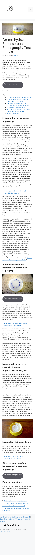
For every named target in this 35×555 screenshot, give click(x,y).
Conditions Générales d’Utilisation (11, 519)
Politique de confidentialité (21, 517)
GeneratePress (5, 532)
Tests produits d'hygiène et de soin (15, 501)
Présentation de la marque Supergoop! (19, 97)
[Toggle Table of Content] (3, 95)
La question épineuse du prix (16, 107)
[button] (0, 534)
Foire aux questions (13, 113)
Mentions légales (5, 517)
